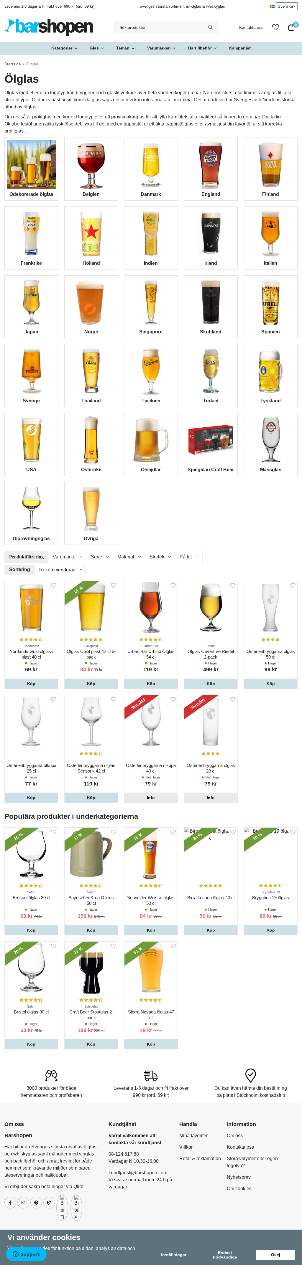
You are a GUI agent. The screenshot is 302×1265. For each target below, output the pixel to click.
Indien (151, 263)
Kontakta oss (251, 27)
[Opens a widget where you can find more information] (26, 1254)
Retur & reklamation (200, 1158)
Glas (94, 48)
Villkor (186, 1147)
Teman (122, 48)
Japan (31, 331)
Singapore (151, 331)
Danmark (151, 194)
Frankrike (31, 263)
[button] (31, 684)
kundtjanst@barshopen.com (138, 1172)
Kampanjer (240, 48)
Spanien (270, 331)
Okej (275, 1254)
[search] (210, 27)
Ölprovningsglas (31, 538)
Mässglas (270, 469)
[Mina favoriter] (275, 27)
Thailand (91, 400)
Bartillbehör (200, 48)
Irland (210, 263)
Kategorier (61, 48)
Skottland (210, 331)
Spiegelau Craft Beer (211, 469)
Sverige (31, 400)
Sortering (19, 569)
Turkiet (211, 400)
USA (31, 469)
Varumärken (159, 48)
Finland (270, 194)
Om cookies (239, 1188)
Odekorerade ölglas (31, 194)
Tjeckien (151, 400)
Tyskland (270, 400)
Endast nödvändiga (225, 1254)
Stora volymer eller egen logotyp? (252, 1162)
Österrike (91, 469)
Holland (91, 263)
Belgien (91, 194)
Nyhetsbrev (239, 1177)
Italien (270, 263)
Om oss (235, 1135)
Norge (91, 331)
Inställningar (173, 1254)
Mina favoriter (193, 1135)
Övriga (91, 538)
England (210, 194)
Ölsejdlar (151, 469)
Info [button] (151, 797)
